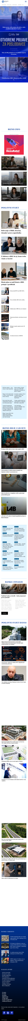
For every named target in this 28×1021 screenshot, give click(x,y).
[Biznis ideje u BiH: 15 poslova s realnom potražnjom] (14, 163)
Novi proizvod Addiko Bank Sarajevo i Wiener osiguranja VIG (19, 562)
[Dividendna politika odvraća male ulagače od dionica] (14, 752)
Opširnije (4, 613)
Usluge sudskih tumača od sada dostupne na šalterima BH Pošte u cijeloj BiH (19, 401)
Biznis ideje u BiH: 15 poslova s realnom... (11, 167)
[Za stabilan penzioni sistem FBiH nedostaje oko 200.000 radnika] (5, 953)
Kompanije (16, 542)
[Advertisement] (14, 104)
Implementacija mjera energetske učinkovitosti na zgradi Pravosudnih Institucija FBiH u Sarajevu (19, 537)
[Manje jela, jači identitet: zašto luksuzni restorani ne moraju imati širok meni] (5, 318)
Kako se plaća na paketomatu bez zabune (10, 878)
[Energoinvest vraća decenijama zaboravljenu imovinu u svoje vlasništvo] (14, 770)
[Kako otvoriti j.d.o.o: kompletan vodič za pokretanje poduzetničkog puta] (14, 483)
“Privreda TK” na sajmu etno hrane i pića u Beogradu (8, 554)
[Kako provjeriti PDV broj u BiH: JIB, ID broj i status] (5, 291)
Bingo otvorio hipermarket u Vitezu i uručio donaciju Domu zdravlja (8, 395)
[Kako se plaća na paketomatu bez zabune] (14, 869)
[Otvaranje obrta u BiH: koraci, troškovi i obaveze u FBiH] (14, 179)
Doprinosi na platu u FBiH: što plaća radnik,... (12, 198)
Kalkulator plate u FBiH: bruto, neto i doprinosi (18, 308)
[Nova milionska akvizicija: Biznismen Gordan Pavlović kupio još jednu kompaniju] (14, 673)
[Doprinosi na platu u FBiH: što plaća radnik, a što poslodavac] (14, 194)
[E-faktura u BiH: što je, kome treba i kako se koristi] (14, 246)
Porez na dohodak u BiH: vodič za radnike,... (17, 299)
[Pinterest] (11, 1012)
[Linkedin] (8, 1012)
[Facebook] (4, 1012)
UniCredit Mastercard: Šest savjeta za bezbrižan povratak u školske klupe (19, 529)
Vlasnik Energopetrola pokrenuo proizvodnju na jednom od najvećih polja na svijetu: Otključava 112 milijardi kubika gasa (8, 408)
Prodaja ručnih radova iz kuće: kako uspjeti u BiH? (12, 449)
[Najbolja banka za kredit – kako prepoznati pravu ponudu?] (14, 589)
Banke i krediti (17, 558)
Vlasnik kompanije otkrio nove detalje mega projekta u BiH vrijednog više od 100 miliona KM (18, 938)
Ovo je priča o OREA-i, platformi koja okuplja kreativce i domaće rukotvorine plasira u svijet (19, 554)
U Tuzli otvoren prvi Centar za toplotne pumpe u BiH (8, 562)
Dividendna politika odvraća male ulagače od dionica (12, 761)
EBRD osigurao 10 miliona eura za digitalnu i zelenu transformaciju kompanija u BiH (17, 960)
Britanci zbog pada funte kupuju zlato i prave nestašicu (8, 529)
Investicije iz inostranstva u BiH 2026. (16, 335)
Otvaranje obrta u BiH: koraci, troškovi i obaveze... (13, 183)
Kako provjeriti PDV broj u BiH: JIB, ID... (17, 290)
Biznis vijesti (4, 526)
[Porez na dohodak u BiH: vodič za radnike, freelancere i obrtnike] (5, 300)
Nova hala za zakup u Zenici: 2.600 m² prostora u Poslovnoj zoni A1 (8, 568)
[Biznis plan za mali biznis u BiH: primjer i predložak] (14, 271)
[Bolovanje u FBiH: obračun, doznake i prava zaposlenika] (14, 220)
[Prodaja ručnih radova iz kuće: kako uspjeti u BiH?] (14, 439)
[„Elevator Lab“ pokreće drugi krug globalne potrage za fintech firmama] (14, 506)
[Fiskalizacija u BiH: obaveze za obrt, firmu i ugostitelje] (14, 69)
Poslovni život (5, 565)
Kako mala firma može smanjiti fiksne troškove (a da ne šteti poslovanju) (8, 401)
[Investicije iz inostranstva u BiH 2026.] (5, 336)
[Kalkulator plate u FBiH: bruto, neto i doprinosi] (5, 309)
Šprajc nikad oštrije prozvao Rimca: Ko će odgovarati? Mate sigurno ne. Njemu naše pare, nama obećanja (8, 546)
